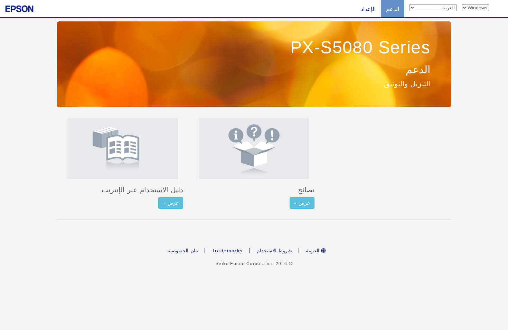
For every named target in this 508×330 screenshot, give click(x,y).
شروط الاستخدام (274, 250)
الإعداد (368, 9)
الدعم (392, 9)
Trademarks (227, 250)
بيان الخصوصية (183, 250)
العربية (313, 250)
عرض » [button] (171, 203)
